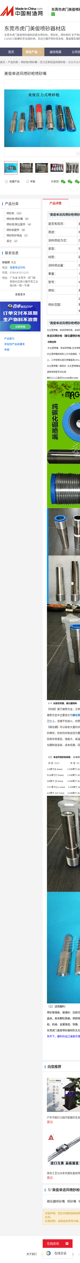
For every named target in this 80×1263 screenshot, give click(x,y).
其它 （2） (13, 241)
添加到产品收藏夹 (14, 344)
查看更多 (20, 294)
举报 (32, 181)
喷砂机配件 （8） (17, 230)
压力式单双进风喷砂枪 (52, 62)
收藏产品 (14, 181)
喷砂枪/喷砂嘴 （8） (18, 219)
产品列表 (13, 62)
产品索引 (9, 338)
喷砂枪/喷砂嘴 (29, 62)
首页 (2, 62)
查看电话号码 (17, 267)
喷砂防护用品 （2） (18, 235)
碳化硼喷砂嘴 (56, 1201)
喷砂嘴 (71, 1201)
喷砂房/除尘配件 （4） (20, 224)
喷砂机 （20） (15, 213)
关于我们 (31, 1254)
